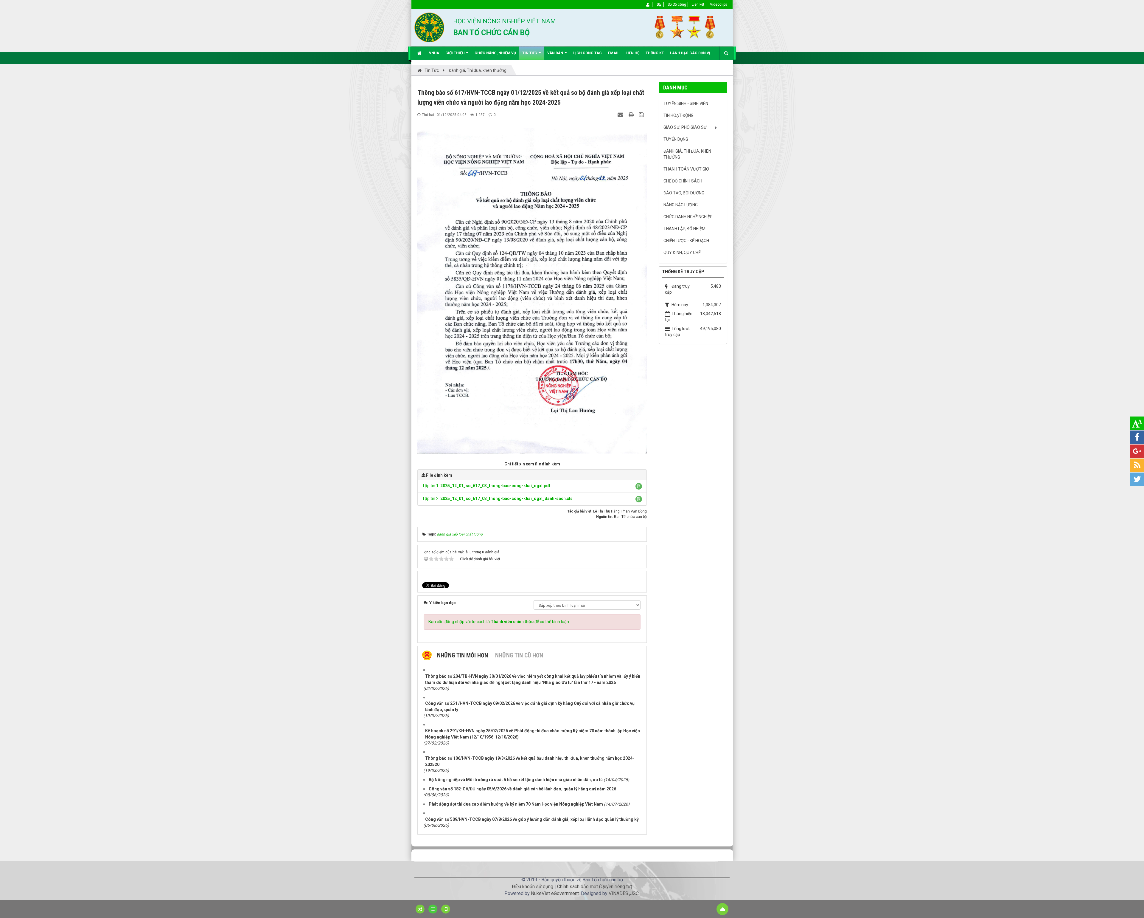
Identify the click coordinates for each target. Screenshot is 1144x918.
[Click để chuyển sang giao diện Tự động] (420, 909)
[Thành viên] (648, 4)
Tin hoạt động (678, 115)
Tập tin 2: (497, 498)
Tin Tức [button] (530, 53)
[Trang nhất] (420, 53)
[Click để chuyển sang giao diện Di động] (445, 909)
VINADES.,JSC (624, 893)
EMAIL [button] (613, 53)
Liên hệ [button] (632, 53)
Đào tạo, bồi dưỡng (683, 193)
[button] (638, 486)
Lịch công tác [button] (587, 53)
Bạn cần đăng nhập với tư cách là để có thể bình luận (498, 621)
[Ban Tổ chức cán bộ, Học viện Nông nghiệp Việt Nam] (429, 27)
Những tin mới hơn (462, 655)
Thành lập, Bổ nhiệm (684, 228)
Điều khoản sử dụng (532, 886)
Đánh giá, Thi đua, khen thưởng (687, 154)
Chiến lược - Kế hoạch (686, 240)
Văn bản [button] (555, 53)
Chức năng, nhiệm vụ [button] (495, 53)
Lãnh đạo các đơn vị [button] (690, 53)
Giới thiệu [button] (455, 53)
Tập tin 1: (486, 485)
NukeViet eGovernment (555, 893)
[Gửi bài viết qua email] (621, 114)
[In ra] (632, 114)
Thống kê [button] (655, 53)
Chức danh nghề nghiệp (688, 216)
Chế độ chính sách (682, 181)
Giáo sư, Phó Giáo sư (685, 127)
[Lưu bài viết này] (642, 114)
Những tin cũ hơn (519, 655)
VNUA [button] (434, 53)
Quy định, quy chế (682, 252)
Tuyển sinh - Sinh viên (685, 103)
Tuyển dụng (675, 139)
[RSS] (659, 4)
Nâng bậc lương (680, 204)
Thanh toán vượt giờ (686, 169)
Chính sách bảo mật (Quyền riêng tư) (594, 886)
